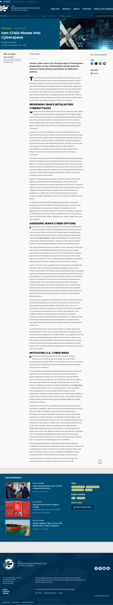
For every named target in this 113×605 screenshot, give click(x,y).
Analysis (55, 9)
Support (87, 9)
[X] (96, 63)
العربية (19, 45)
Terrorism (89, 490)
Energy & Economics (25, 16)
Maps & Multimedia (103, 9)
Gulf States (52, 16)
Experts (66, 9)
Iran (38, 16)
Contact (5, 589)
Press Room (6, 591)
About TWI (38, 593)
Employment (6, 602)
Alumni (61, 593)
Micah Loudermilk (10, 42)
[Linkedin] (100, 63)
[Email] (104, 63)
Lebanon (44, 16)
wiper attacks (44, 238)
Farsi (24, 45)
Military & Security (12, 16)
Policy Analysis (6, 28)
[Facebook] (92, 63)
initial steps (78, 385)
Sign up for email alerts (83, 507)
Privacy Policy (16, 602)
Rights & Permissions (27, 602)
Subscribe (5, 593)
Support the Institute (50, 593)
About (76, 9)
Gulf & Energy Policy (93, 487)
